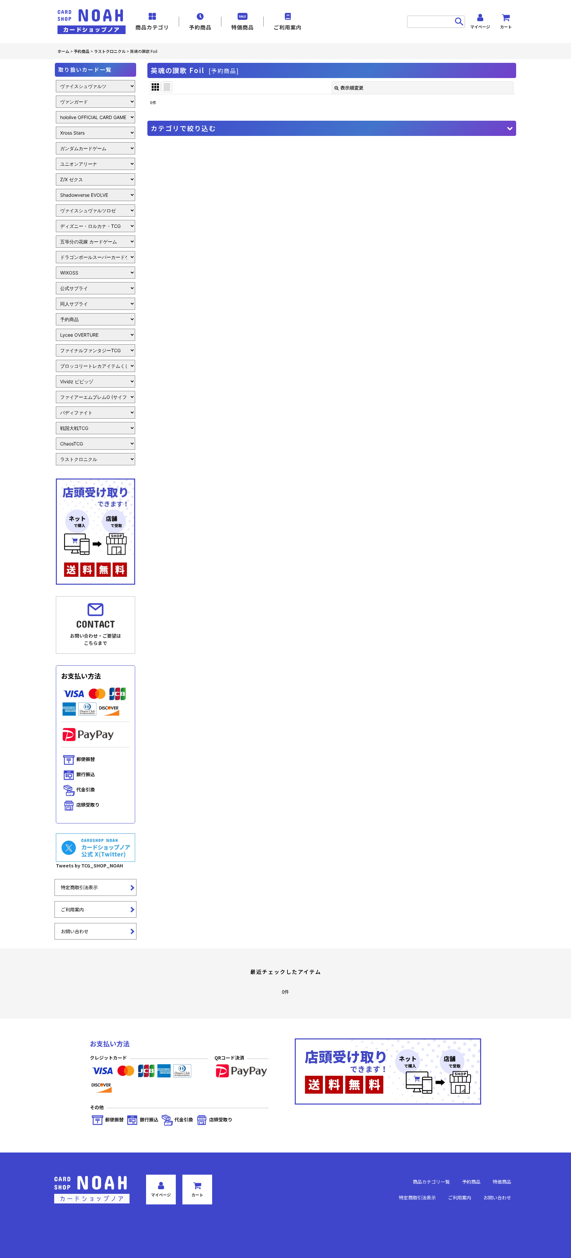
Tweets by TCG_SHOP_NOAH (89, 865)
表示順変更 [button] (351, 87)
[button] (332, 128)
